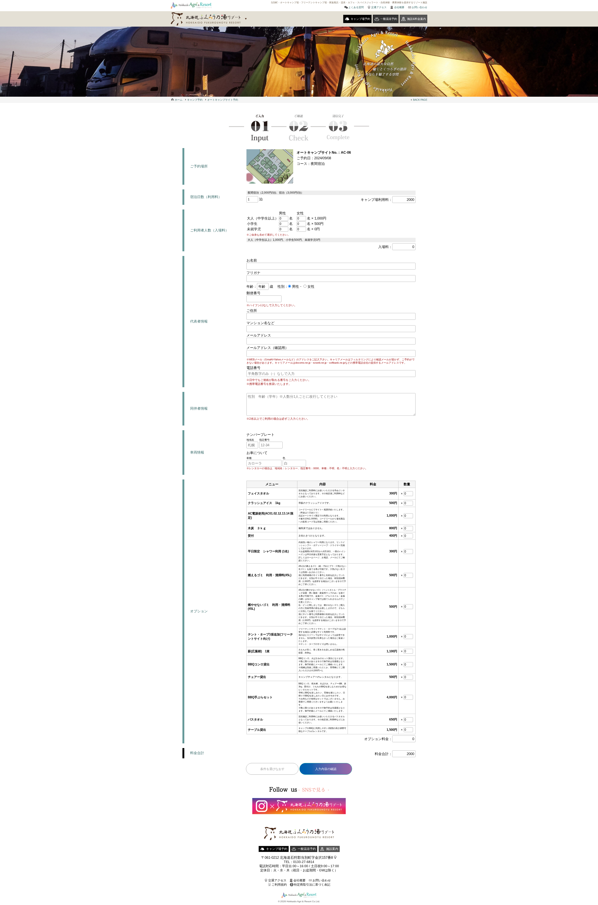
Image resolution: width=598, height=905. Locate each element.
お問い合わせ (419, 7)
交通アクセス (379, 7)
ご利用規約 (279, 884)
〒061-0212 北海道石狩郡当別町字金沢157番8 (297, 857)
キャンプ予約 (195, 99)
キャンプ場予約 (360, 19)
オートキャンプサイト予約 (222, 99)
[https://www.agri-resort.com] (299, 845)
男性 (295, 286)
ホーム (178, 99)
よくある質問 (356, 7)
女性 (310, 286)
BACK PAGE (420, 99)
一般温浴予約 (388, 19)
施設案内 (332, 849)
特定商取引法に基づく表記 (312, 884)
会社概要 (399, 7)
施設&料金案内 (416, 19)
